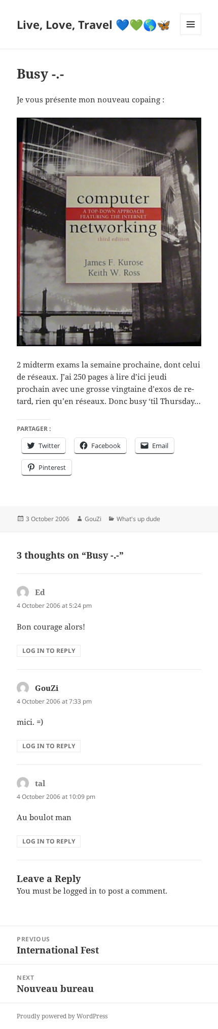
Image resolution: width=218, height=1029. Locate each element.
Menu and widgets (190, 34)
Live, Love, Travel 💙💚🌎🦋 (93, 24)
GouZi (93, 518)
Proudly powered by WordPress (62, 1016)
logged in (80, 891)
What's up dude (138, 518)
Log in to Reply (48, 650)
